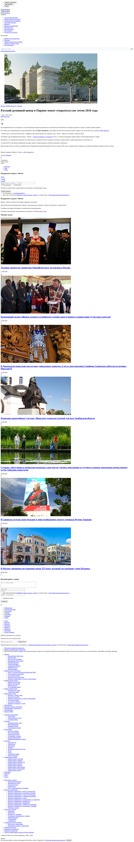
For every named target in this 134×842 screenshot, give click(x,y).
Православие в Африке (15, 760)
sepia (8, 116)
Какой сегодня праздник (12, 38)
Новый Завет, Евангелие (15, 656)
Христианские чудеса (14, 718)
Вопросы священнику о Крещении (19, 803)
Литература (11, 744)
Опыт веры (11, 716)
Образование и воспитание (12, 708)
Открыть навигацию (10, 2)
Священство (12, 821)
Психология (8, 729)
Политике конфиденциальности (55, 840)
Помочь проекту (5, 191)
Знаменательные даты (15, 723)
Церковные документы (11, 829)
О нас (6, 621)
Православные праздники (12, 670)
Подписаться (22, 641)
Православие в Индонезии (16, 768)
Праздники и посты (10, 780)
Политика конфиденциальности (14, 648)
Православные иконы (11, 680)
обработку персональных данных (27, 195)
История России (13, 726)
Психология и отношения (12, 21)
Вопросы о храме (13, 808)
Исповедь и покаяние (14, 814)
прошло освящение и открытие (42, 137)
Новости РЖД (8, 711)
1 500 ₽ (3, 179)
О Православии (13, 719)
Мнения (6, 773)
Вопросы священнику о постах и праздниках (22, 679)
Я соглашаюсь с (14, 193)
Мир (5, 168)
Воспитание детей (10, 693)
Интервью (7, 772)
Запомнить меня (8, 598)
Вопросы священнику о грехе (17, 798)
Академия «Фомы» (10, 22)
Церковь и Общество (10, 830)
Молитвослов (8, 27)
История (7, 721)
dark (5, 116)
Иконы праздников (14, 684)
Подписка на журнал (10, 32)
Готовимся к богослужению (13, 822)
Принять (69, 840)
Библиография (12, 669)
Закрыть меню (5, 11)
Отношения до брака (14, 736)
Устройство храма (13, 692)
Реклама (6, 624)
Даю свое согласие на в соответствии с (36, 195)
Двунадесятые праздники (16, 674)
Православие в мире (10, 757)
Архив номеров (9, 632)
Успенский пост (13, 785)
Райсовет (7, 40)
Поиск (6, 6)
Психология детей (13, 697)
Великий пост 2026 (14, 783)
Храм (6, 170)
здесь (44, 188)
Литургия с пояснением (15, 824)
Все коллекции (9, 45)
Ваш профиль (9, 4)
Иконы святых (12, 685)
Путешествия (8, 710)
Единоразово (7, 185)
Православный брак (14, 737)
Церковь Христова (10, 827)
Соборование (12, 819)
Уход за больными (13, 732)
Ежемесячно (17, 185)
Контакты (7, 626)
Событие (19, 106)
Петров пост (12, 786)
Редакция (8, 155)
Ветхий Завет (12, 657)
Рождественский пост (15, 781)
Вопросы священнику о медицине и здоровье (22, 806)
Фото (6, 775)
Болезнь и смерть (13, 731)
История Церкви (13, 724)
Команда (7, 627)
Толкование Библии (14, 666)
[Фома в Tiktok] (7, 613)
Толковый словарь (13, 754)
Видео (6, 777)
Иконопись (11, 746)
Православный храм (10, 688)
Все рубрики (8, 31)
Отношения (8, 705)
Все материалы (9, 29)
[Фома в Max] (6, 618)
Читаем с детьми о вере (11, 43)
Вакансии (7, 629)
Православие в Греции (15, 764)
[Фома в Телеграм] (8, 611)
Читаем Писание (13, 664)
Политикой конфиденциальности (59, 195)
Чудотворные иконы (14, 687)
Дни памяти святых (14, 675)
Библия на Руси (13, 667)
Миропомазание (13, 817)
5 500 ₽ (3, 181)
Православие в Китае (14, 770)
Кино (9, 750)
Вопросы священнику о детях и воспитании (22, 698)
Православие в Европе (15, 765)
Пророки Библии (13, 662)
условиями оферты (19, 193)
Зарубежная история (14, 728)
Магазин (7, 622)
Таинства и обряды (10, 809)
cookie (21, 651)
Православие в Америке (15, 759)
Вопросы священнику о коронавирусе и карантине (24, 799)
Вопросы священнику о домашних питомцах (22, 796)
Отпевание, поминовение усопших (19, 816)
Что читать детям (13, 700)
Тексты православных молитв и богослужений (19, 832)
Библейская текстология (15, 661)
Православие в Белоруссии (16, 762)
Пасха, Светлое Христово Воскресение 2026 (22, 672)
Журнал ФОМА (6, 106)
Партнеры (7, 630)
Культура (7, 166)
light (2, 116)
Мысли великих (13, 755)
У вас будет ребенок (14, 702)
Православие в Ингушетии (16, 767)
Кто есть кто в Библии (15, 659)
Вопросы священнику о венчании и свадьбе (21, 793)
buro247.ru (30, 152)
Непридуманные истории (12, 19)
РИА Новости (104, 130)
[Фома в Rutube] (7, 616)
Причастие (11, 812)
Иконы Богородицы (14, 682)
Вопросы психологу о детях (16, 703)
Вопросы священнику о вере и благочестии (21, 791)
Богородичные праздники (16, 677)
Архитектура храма (14, 690)
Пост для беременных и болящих (18, 788)
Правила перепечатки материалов (15, 649)
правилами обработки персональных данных (42, 645)
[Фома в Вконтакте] (8, 608)
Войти (13, 51)
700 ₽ (2, 177)
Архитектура (12, 742)
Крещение (11, 811)
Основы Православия (11, 17)
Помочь (7, 9)
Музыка (10, 747)
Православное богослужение (13, 42)
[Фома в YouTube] (7, 614)
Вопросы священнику (11, 26)
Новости (7, 24)
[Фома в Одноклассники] (10, 609)
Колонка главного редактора (13, 706)
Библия (6, 654)
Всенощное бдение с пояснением (18, 826)
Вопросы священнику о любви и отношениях (22, 804)
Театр (9, 752)
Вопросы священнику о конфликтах (19, 801)
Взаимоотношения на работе (17, 739)
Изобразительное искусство (16, 749)
